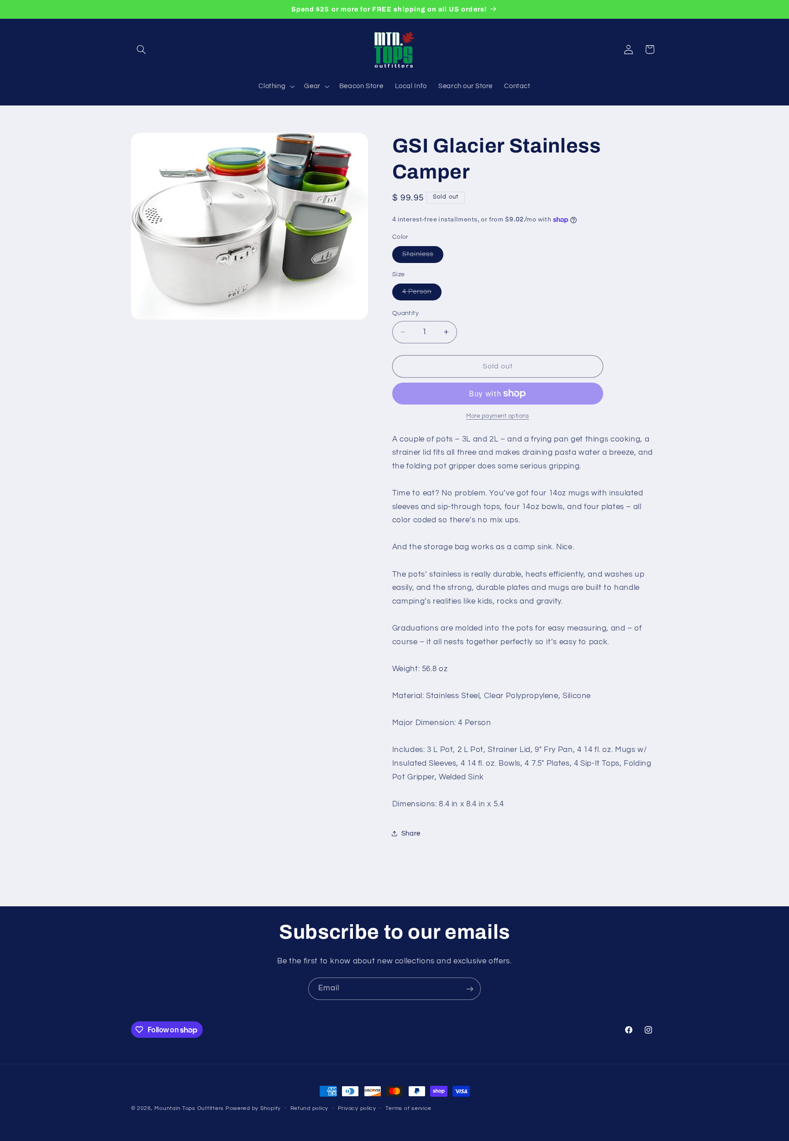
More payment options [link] (497, 416)
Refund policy (309, 1108)
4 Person (422, 294)
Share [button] (411, 833)
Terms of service (408, 1108)
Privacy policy (357, 1108)
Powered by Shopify (253, 1108)
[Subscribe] (469, 989)
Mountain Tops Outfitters (189, 1108)
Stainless (422, 256)
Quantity (405, 313)
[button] (141, 49)
